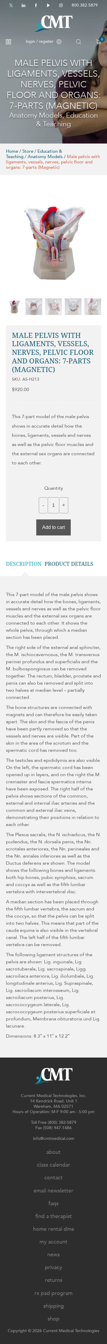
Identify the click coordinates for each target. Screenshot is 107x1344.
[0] (98, 41)
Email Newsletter (53, 1191)
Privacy (53, 1267)
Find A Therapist (53, 1216)
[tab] (25, 564)
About (53, 1152)
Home (12, 151)
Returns (53, 1280)
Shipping (53, 1306)
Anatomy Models (45, 157)
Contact (53, 1177)
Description (24, 564)
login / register (40, 41)
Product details (69, 564)
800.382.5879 (85, 5)
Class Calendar (53, 1165)
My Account (53, 1242)
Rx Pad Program (53, 1293)
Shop (53, 1319)
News (53, 1254)
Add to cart (53, 527)
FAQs (53, 1203)
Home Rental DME (53, 1229)
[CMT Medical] (53, 23)
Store (27, 151)
